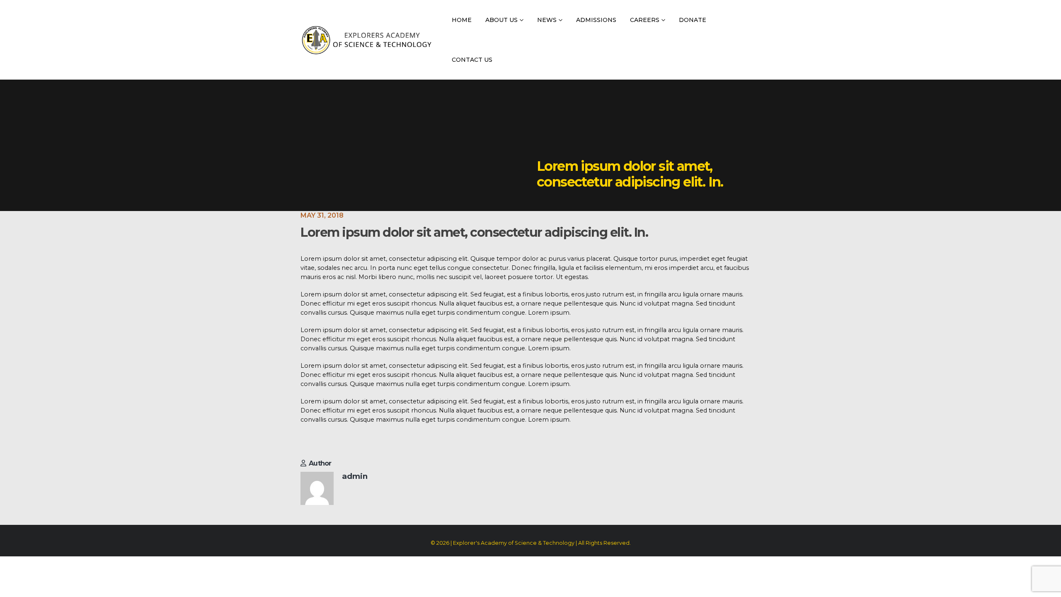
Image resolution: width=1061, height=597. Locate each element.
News (547, 20)
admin (355, 476)
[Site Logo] (366, 40)
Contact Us (472, 59)
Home (462, 20)
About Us (501, 20)
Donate (692, 20)
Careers (644, 20)
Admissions (596, 20)
